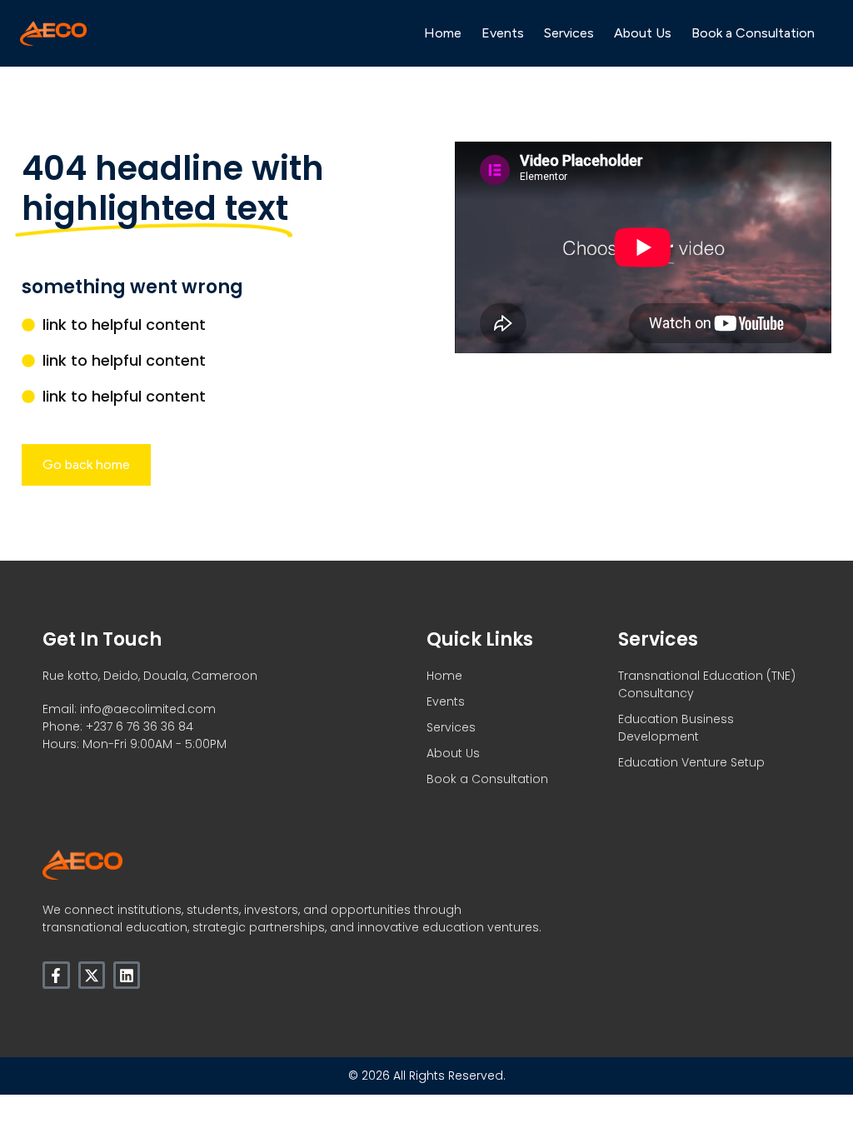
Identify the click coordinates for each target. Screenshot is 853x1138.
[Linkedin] (126, 974)
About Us (642, 33)
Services (569, 33)
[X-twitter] (91, 974)
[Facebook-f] (55, 974)
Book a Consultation (753, 33)
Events (502, 33)
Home (442, 33)
